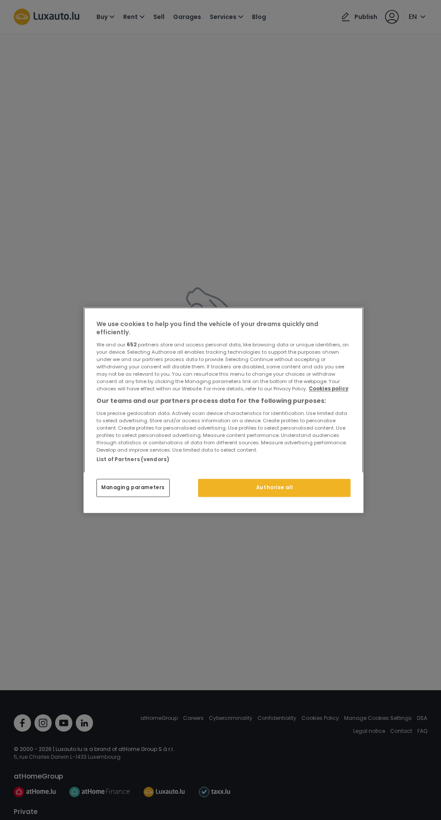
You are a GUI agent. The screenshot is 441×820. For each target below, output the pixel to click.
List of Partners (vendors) (132, 459)
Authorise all (274, 487)
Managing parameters (133, 487)
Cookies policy (328, 388)
